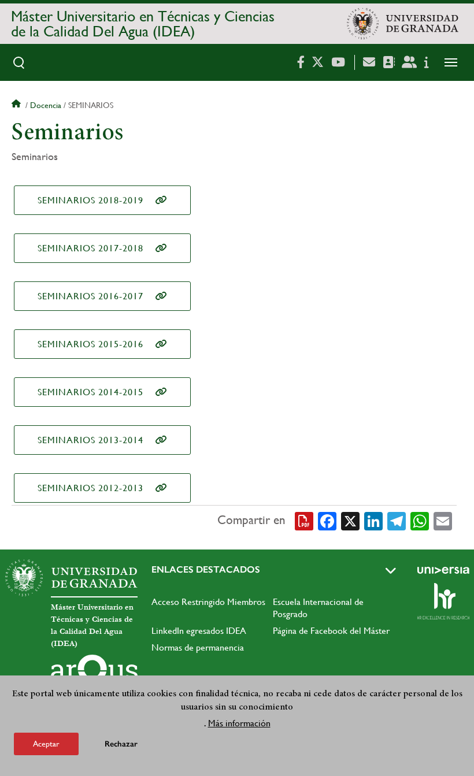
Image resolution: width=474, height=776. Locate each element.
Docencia (45, 105)
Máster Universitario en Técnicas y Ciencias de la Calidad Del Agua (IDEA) (143, 24)
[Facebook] (327, 520)
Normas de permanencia (197, 647)
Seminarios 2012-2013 (90, 487)
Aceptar (46, 743)
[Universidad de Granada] (402, 23)
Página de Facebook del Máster (331, 630)
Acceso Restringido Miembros (208, 601)
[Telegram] (396, 520)
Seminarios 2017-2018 (90, 248)
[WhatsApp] (419, 520)
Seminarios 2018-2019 (90, 200)
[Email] (443, 520)
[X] (350, 520)
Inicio (17, 105)
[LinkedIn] (373, 520)
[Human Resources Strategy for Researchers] (443, 601)
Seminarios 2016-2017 (90, 296)
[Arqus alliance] (94, 673)
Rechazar (121, 744)
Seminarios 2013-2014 (90, 440)
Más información (239, 723)
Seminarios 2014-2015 (90, 392)
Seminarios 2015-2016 (90, 344)
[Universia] (443, 570)
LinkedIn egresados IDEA (198, 630)
